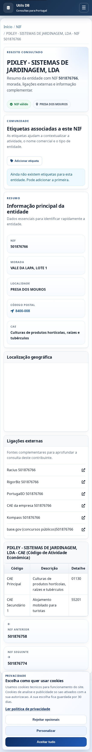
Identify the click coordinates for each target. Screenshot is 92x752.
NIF (18, 26)
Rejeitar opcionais (46, 719)
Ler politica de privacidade (27, 709)
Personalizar (46, 730)
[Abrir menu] (84, 7)
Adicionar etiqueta (27, 160)
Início (8, 26)
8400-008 (22, 310)
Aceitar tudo (46, 742)
